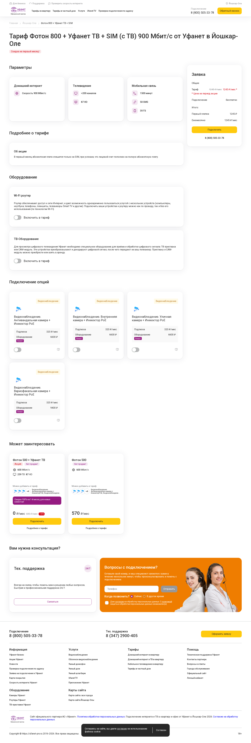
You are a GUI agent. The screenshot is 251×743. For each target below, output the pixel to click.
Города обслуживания (198, 669)
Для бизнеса (19, 3)
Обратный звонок (229, 10)
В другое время (155, 596)
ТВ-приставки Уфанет (20, 705)
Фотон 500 (79, 460)
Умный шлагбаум (77, 673)
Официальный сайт (196, 673)
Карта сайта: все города (81, 695)
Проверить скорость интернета (67, 3)
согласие (119, 601)
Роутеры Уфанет (17, 700)
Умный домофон (77, 664)
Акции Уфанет (16, 659)
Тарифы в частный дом (64, 11)
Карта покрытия (17, 678)
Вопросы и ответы (196, 664)
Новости (13, 664)
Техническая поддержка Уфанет (203, 655)
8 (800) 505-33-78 (202, 12)
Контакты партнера (196, 659)
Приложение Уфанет (79, 682)
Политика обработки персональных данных (101, 716)
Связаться (52, 601)
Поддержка (38, 3)
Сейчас (138, 596)
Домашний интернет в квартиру (143, 655)
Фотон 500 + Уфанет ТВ (29, 460)
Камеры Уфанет (17, 695)
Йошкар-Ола (235, 3)
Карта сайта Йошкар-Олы (81, 700)
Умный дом (74, 669)
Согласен (161, 730)
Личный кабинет (195, 678)
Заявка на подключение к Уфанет (26, 673)
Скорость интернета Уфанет (23, 682)
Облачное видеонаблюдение (83, 659)
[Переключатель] (17, 217)
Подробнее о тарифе (37, 528)
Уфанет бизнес (16, 655)
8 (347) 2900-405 (122, 635)
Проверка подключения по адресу (115, 11)
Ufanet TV (91, 11)
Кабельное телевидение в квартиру (145, 664)
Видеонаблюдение (78, 655)
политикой (167, 601)
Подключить (214, 129)
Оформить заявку (221, 634)
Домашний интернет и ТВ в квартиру (146, 659)
